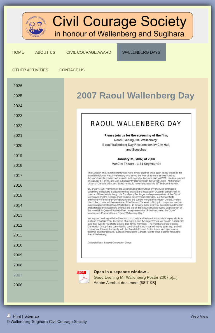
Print (17, 316)
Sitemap (31, 316)
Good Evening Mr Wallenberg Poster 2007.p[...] (135, 277)
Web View (199, 316)
